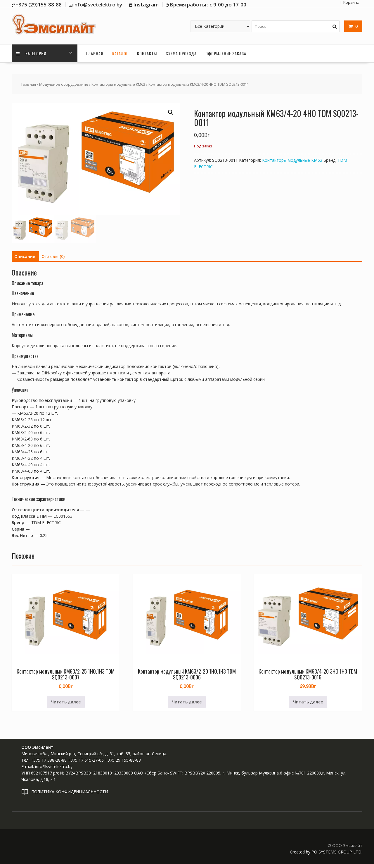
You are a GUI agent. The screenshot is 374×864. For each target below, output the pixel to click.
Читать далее (66, 702)
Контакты (147, 53)
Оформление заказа (225, 53)
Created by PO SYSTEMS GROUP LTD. (326, 852)
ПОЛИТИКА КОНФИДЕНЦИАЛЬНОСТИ (69, 791)
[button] (170, 112)
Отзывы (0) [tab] (53, 256)
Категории (35, 53)
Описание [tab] (24, 256)
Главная (94, 53)
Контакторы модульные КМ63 (118, 84)
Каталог (120, 53)
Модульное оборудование (63, 84)
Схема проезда (181, 53)
